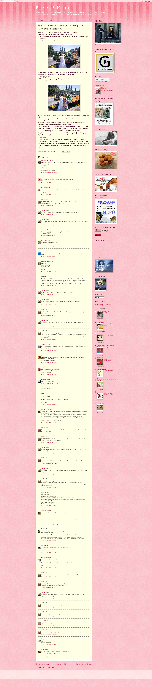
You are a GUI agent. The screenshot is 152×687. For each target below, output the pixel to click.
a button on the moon (102, 369)
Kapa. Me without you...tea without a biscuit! (105, 345)
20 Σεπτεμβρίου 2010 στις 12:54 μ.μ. (49, 524)
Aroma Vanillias (100, 403)
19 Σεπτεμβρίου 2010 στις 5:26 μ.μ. (49, 225)
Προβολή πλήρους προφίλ (107, 90)
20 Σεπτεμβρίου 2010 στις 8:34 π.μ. (49, 432)
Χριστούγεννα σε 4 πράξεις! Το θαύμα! (108, 359)
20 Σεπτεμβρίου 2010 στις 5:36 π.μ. (49, 423)
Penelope (43, 529)
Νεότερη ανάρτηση (42, 664)
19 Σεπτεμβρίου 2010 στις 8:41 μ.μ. (49, 305)
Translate (106, 81)
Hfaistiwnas (44, 240)
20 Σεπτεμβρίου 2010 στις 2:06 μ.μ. (49, 552)
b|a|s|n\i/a (43, 367)
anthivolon (43, 177)
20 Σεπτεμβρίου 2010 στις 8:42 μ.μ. (49, 634)
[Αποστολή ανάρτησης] (60, 151)
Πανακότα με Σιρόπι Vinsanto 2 (108, 324)
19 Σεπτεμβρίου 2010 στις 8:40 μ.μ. (49, 294)
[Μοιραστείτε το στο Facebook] (67, 151)
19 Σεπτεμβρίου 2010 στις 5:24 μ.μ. (49, 205)
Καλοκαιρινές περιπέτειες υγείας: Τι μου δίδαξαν (105, 306)
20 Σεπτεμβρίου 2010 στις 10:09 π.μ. (49, 506)
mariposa (43, 545)
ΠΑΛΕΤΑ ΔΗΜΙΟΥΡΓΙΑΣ (103, 392)
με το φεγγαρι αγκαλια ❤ (103, 311)
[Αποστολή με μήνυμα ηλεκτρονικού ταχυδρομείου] (63, 151)
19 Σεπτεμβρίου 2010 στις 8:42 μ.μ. (49, 315)
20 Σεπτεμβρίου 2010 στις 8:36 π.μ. (49, 442)
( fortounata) (44, 344)
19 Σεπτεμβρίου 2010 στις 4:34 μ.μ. (49, 195)
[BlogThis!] (64, 151)
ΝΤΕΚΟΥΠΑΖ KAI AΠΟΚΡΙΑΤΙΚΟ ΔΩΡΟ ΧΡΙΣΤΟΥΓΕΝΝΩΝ (108, 395)
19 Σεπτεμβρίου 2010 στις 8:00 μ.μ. (49, 256)
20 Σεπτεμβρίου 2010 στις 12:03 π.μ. (49, 383)
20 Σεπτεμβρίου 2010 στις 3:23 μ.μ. (49, 598)
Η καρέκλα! (106, 347)
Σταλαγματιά (45, 557)
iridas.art (99, 380)
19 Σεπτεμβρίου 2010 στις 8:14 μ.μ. (49, 271)
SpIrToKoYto (44, 187)
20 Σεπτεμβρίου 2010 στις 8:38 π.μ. (49, 463)
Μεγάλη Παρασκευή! (108, 335)
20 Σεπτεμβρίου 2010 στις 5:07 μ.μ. (49, 625)
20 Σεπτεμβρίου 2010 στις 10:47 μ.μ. (49, 644)
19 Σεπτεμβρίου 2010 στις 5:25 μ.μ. (49, 214)
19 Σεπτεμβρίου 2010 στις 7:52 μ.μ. (49, 246)
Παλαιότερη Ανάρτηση (84, 664)
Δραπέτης (43, 379)
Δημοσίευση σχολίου (45, 657)
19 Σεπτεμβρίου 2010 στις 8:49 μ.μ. (49, 350)
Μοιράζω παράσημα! (108, 370)
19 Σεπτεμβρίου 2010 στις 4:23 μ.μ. (49, 182)
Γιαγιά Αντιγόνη (45, 261)
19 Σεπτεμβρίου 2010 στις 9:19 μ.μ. (49, 362)
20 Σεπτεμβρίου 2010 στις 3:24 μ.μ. (49, 607)
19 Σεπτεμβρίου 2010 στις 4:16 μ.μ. (49, 172)
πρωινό (105, 312)
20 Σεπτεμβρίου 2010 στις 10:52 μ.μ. (49, 653)
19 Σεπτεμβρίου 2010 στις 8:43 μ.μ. (49, 326)
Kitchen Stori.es (100, 322)
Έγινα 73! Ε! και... (54, 7)
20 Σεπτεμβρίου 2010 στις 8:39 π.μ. (49, 474)
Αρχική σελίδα (62, 664)
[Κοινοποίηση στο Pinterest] (69, 151)
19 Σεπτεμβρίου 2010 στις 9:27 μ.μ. (49, 374)
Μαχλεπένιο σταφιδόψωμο (107, 405)
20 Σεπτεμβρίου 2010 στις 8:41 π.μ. (49, 487)
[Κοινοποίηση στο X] (66, 151)
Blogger (83, 676)
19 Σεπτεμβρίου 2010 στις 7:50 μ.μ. (49, 235)
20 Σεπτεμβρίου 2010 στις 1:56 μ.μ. (49, 540)
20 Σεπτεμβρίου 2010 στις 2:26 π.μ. (49, 404)
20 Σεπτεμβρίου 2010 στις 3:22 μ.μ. (49, 587)
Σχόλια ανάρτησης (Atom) (48, 667)
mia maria (43, 649)
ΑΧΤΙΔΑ (43, 199)
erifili (42, 251)
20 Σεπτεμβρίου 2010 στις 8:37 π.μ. (49, 453)
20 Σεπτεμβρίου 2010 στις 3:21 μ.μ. (49, 577)
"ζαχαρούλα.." (45, 510)
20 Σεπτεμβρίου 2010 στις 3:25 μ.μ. (49, 616)
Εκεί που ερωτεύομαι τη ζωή (104, 304)
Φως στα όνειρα (45, 409)
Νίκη (42, 639)
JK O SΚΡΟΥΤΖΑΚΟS (46, 355)
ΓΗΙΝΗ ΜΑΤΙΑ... (101, 358)
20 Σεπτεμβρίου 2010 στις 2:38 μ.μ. (49, 568)
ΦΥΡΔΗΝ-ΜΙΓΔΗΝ (46, 160)
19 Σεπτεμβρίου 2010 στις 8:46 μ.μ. (49, 339)
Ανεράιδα (43, 621)
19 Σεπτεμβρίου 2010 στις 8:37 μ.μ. (49, 285)
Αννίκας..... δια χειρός (102, 334)
